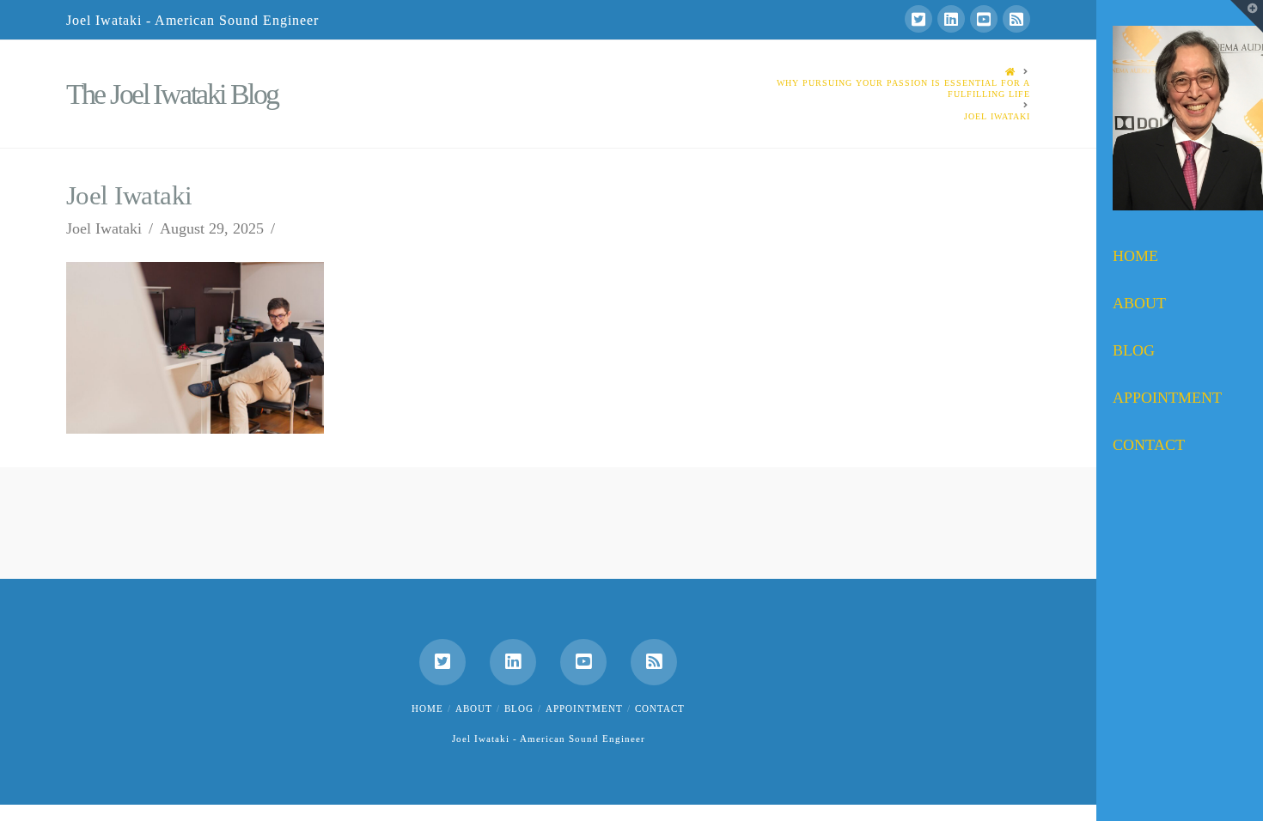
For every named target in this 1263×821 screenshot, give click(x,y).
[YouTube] (984, 19)
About (473, 708)
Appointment (584, 708)
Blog (519, 708)
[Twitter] (918, 19)
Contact (660, 708)
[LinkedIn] (951, 19)
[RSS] (1016, 19)
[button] (1246, 16)
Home (427, 708)
